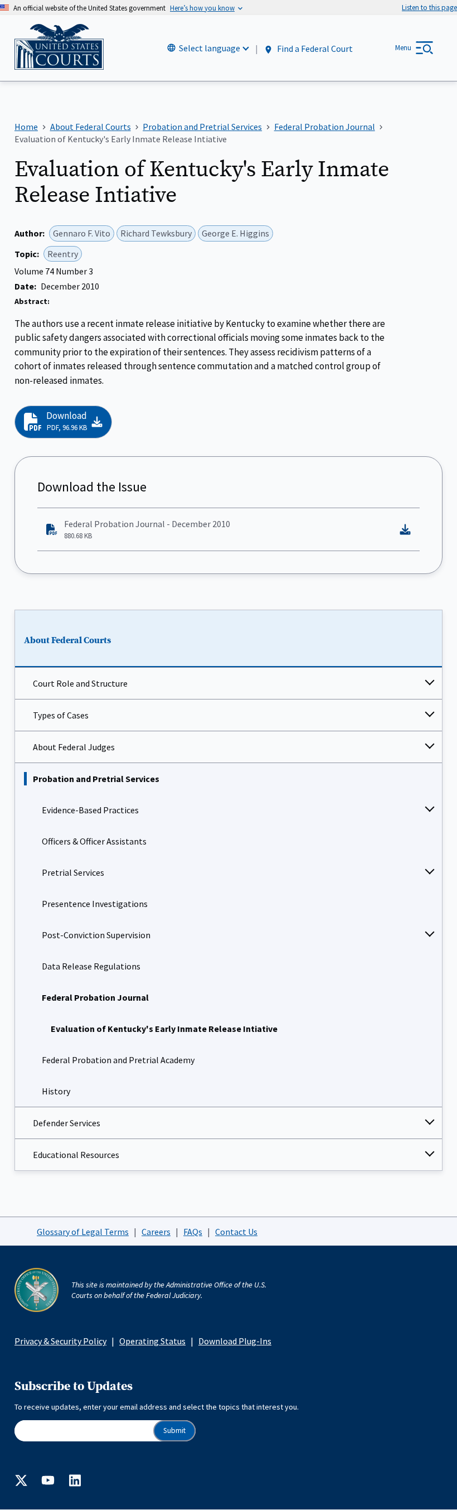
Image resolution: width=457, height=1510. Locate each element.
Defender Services (66, 1122)
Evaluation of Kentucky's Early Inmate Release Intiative (164, 1028)
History (56, 1091)
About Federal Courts (67, 640)
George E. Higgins (235, 233)
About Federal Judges (74, 746)
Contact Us (236, 1231)
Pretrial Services (73, 872)
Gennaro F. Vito (81, 233)
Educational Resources (76, 1154)
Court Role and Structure (80, 683)
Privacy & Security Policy (60, 1341)
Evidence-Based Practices (90, 810)
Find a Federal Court (314, 48)
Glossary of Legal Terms (83, 1231)
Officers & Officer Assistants (94, 841)
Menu (403, 47)
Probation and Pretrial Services (96, 778)
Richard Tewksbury (156, 233)
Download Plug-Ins (234, 1341)
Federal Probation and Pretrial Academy (118, 1059)
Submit (174, 1430)
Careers (156, 1231)
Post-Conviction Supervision (96, 934)
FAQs (192, 1231)
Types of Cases (61, 715)
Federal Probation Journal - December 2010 (147, 529)
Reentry (62, 253)
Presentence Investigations (95, 903)
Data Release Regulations (91, 966)
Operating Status (152, 1341)
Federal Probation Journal (95, 997)
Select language (209, 48)
